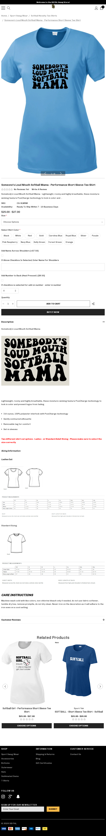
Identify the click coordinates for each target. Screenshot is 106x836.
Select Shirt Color (10, 230)
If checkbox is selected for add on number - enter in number (31, 285)
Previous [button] (45, 173)
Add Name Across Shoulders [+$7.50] (20, 250)
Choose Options (26, 725)
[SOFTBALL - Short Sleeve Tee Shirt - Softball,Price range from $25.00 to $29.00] (79, 673)
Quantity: (5, 297)
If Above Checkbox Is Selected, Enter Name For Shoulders (30, 260)
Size (4, 215)
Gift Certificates (44, 763)
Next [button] (60, 173)
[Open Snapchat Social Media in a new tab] (17, 796)
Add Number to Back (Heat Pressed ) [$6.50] (23, 275)
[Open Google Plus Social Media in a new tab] (10, 796)
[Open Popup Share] (93, 304)
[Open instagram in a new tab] (2, 796)
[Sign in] (96, 8)
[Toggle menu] (3, 8)
